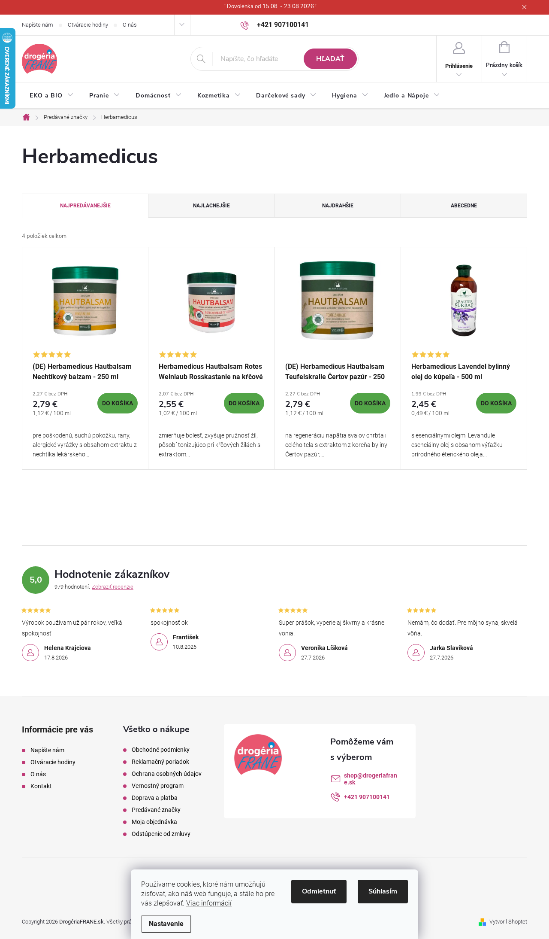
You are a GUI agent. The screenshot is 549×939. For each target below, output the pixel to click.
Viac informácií (209, 903)
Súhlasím (382, 891)
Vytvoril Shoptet (508, 921)
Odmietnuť (319, 891)
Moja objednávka (154, 821)
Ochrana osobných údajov (167, 773)
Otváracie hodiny (88, 24)
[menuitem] (51, 95)
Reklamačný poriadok (160, 761)
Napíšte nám (37, 24)
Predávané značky (156, 809)
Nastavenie (166, 924)
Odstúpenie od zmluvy (161, 833)
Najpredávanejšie (85, 206)
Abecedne (464, 206)
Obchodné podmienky (161, 749)
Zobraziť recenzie (112, 586)
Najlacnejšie (211, 206)
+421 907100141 (367, 796)
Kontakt (41, 786)
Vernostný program (158, 785)
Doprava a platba (155, 797)
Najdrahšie (337, 206)
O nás (130, 24)
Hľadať (330, 59)
